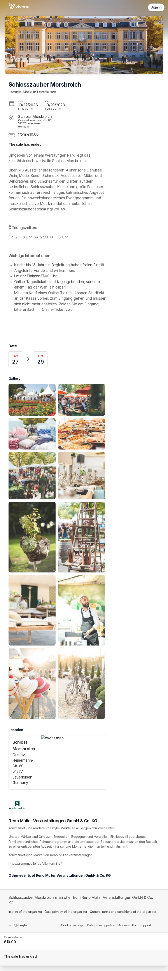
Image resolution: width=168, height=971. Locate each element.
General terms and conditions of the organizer (123, 911)
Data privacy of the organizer (66, 911)
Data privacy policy (101, 925)
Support (145, 925)
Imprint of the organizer (25, 911)
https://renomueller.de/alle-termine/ (35, 864)
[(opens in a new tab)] (74, 738)
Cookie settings (72, 925)
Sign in (156, 7)
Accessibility (127, 925)
